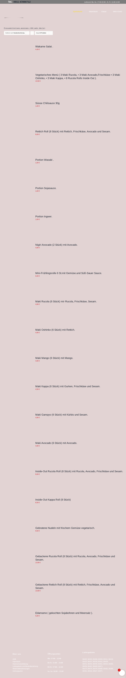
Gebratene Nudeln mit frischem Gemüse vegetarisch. (65, 527)
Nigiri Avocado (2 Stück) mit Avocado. (56, 244)
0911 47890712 (22, 1)
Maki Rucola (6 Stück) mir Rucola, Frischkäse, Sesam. (66, 301)
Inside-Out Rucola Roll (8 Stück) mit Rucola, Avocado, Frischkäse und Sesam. (79, 471)
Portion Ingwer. (43, 216)
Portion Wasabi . (44, 159)
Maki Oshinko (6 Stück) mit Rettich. (55, 329)
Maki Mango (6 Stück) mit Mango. (54, 358)
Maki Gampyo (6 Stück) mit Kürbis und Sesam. (61, 414)
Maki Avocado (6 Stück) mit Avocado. (56, 443)
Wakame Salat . (44, 46)
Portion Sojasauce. (45, 188)
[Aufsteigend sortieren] (32, 33)
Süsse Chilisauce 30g (47, 103)
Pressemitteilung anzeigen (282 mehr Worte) (24, 28)
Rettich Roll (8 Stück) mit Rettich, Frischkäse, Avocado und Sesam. (73, 131)
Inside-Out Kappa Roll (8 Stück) (53, 499)
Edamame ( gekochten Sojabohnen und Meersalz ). (64, 612)
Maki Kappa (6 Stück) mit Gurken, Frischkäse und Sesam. (67, 386)
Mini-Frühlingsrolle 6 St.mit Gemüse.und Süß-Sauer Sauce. (68, 273)
